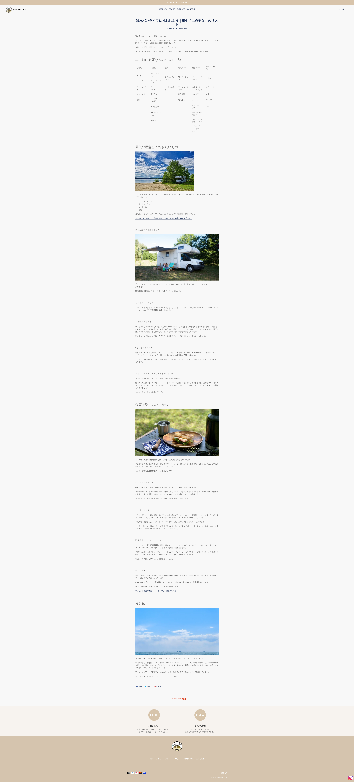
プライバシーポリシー (173, 759)
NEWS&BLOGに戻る (178, 699)
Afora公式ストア (222, 777)
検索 (151, 759)
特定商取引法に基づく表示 (194, 759)
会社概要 (159, 759)
